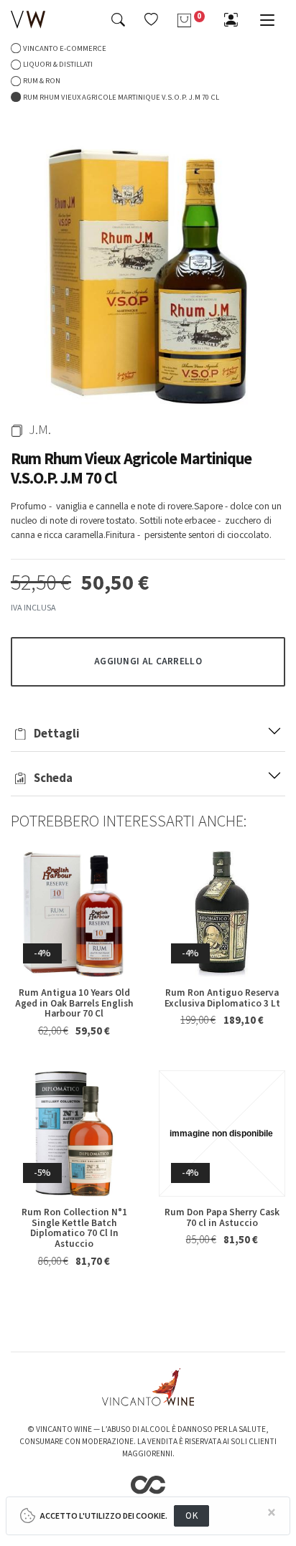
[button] (151, 19)
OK (191, 1515)
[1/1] (148, 269)
